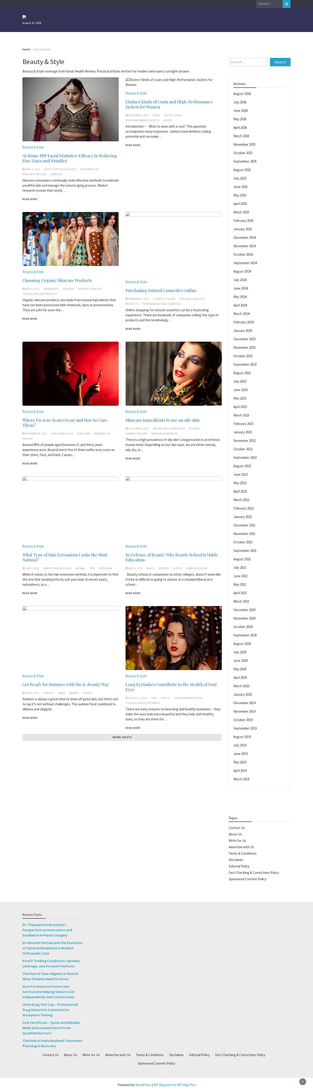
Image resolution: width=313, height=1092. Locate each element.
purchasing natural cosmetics (161, 304)
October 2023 (243, 356)
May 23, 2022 (32, 288)
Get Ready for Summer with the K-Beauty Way (65, 684)
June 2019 (240, 753)
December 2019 (244, 702)
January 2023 (242, 432)
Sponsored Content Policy (247, 879)
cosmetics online (164, 299)
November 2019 (244, 711)
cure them (83, 433)
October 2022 (243, 449)
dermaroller (101, 433)
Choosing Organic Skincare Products (57, 280)
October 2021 (243, 542)
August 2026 (242, 93)
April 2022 (240, 491)
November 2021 (244, 533)
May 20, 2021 (32, 693)
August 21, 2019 (138, 698)
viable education (196, 568)
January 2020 (242, 694)
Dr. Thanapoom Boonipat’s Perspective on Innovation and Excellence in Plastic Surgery (47, 929)
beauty (150, 568)
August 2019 (242, 736)
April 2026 (240, 127)
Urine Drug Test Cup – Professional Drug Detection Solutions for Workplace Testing (50, 1009)
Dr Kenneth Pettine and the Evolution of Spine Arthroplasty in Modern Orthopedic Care (52, 947)
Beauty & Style (33, 147)
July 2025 (239, 178)
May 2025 (239, 195)
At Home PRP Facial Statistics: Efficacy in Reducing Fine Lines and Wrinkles (69, 158)
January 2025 (242, 229)
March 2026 (241, 136)
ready (61, 693)
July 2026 (239, 102)
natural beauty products (169, 428)
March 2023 (241, 415)
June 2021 (240, 576)
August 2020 (242, 643)
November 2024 (244, 246)
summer (73, 693)
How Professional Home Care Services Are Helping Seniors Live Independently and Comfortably (48, 991)
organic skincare (136, 433)
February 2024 (243, 322)
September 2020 (245, 635)
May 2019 (239, 762)
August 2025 (242, 169)
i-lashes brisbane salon (187, 698)
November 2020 (244, 618)
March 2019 (241, 779)
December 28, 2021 (36, 433)
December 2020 (244, 609)
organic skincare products (39, 293)
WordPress (143, 1085)
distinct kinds (173, 115)
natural (80, 568)
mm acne (27, 438)
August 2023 (242, 372)
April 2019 (240, 770)
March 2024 (241, 313)
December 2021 (244, 525)
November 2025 (244, 144)
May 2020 (239, 669)
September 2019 (245, 728)
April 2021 (240, 592)
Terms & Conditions (243, 853)
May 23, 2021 (135, 568)
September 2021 (245, 550)
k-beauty (48, 693)
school (177, 568)
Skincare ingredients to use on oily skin (163, 420)
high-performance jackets (142, 120)
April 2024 (240, 305)
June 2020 (240, 660)
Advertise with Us (241, 847)
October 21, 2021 (138, 428)
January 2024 (242, 330)
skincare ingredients (164, 433)
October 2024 (243, 254)
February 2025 (243, 220)
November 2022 (244, 440)
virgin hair (105, 568)
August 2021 (242, 559)
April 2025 (240, 203)
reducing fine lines (34, 174)
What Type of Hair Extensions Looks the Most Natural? (64, 557)
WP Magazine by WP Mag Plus (175, 1085)
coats (156, 115)
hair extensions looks (57, 568)
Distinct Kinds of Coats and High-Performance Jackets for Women (169, 104)
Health (165, 698)
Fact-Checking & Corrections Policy (254, 872)
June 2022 (240, 474)
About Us (235, 834)
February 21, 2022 (138, 299)
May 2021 (239, 584)
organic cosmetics (90, 288)
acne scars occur (62, 433)
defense (164, 568)
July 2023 (239, 381)
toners (86, 693)
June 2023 (240, 389)
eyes (154, 698)
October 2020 (243, 626)
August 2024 (242, 271)
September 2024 (245, 262)
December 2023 (244, 339)
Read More (30, 199)
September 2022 (245, 457)
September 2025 (245, 161)
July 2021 (239, 567)
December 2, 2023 (138, 115)
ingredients (50, 288)
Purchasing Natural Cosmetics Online (161, 290)
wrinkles (56, 174)
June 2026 (240, 110)
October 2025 (243, 152)
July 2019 (239, 745)
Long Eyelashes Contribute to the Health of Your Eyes (171, 687)
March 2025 (241, 212)
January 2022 (242, 516)
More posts (122, 737)
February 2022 (243, 508)
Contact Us (237, 827)
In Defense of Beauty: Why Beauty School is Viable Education (172, 557)
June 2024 (240, 288)
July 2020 (239, 652)
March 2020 (241, 686)
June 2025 (240, 186)
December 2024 (244, 237)
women (167, 120)
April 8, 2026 (32, 169)
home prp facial (89, 169)
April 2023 (240, 406)
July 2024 (239, 279)
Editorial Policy (239, 866)
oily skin (194, 428)
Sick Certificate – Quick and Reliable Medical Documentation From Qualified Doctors (51, 1027)
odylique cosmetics (191, 299)
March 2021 (241, 601)
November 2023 (244, 347)
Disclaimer (236, 859)
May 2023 (239, 398)
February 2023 (243, 423)
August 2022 (242, 466)
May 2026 (239, 119)
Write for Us (237, 840)
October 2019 (243, 719)
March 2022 (241, 499)
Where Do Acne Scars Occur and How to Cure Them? (64, 422)
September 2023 (245, 364)
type (92, 568)
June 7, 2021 (32, 568)
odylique (68, 288)
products (132, 304)
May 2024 (239, 296)
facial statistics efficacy (60, 169)
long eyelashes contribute (143, 703)
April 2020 (240, 677)
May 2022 (239, 482)
